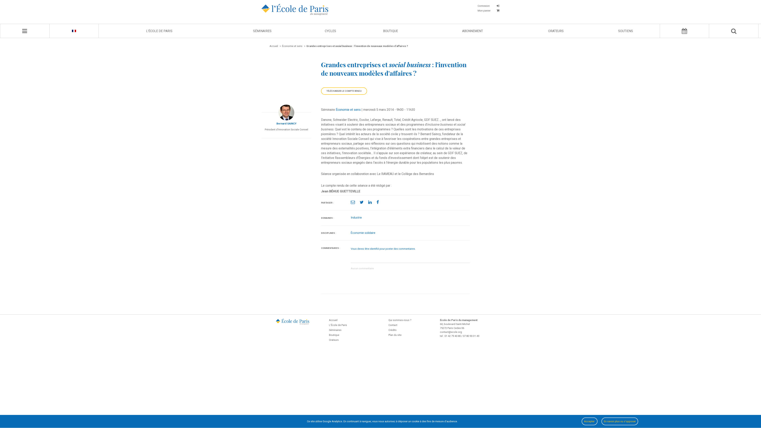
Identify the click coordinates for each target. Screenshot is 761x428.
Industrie (356, 217)
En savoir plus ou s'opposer (620, 421)
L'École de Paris (159, 31)
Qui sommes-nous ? (399, 320)
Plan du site (395, 334)
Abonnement (472, 31)
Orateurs (556, 31)
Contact (392, 325)
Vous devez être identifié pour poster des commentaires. (383, 248)
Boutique (390, 31)
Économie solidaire (363, 233)
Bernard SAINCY (286, 123)
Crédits (392, 330)
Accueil (333, 320)
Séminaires (262, 31)
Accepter (589, 421)
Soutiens (625, 31)
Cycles (330, 31)
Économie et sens (348, 110)
